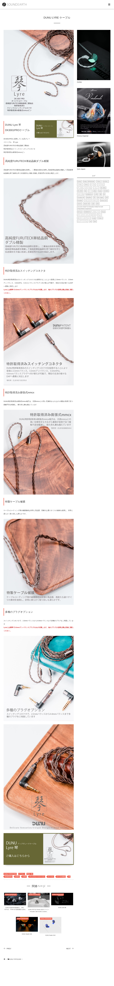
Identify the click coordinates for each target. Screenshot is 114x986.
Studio (100, 191)
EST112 (80, 212)
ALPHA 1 (105, 181)
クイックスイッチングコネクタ (86, 215)
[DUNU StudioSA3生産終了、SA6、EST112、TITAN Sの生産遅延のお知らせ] (15, 904)
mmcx (86, 184)
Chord (103, 212)
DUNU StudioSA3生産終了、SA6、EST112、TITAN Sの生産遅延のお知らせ (15, 909)
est (91, 221)
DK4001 (106, 191)
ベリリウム (101, 184)
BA (85, 191)
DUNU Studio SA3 (50, 935)
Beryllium (88, 197)
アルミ (99, 215)
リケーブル (81, 194)
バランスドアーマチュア (91, 200)
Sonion (79, 203)
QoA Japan (100, 197)
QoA (95, 221)
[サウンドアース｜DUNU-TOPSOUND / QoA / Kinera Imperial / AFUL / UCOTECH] (14, 4)
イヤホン (21, 874)
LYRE (24, 876)
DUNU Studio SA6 (27, 934)
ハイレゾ (96, 188)
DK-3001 (103, 188)
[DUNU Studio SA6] (27, 930)
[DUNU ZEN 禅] (62, 904)
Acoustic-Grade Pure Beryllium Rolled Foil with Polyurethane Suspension (90, 207)
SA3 (107, 197)
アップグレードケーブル (37, 876)
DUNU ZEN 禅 (62, 907)
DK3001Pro (8, 876)
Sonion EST (104, 200)
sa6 (93, 203)
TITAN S (100, 218)
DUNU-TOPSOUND (10, 874)
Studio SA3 (87, 203)
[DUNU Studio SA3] (50, 931)
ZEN (97, 203)
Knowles (80, 200)
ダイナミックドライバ (84, 218)
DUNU (17, 876)
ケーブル (50, 876)
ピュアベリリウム (83, 221)
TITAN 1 (99, 181)
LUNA (94, 218)
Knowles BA (81, 197)
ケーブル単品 (61, 876)
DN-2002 (80, 191)
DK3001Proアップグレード (91, 212)
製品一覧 (30, 874)
